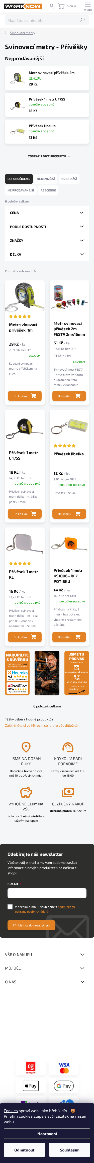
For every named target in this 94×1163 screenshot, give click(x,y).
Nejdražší (69, 178)
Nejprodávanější (21, 190)
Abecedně (48, 190)
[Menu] (87, 6)
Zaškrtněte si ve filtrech (24, 725)
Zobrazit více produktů (47, 156)
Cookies (11, 1110)
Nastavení (47, 1133)
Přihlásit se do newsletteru (31, 925)
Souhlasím (69, 1149)
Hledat (82, 20)
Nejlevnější (46, 178)
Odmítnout (24, 1149)
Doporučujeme (19, 178)
